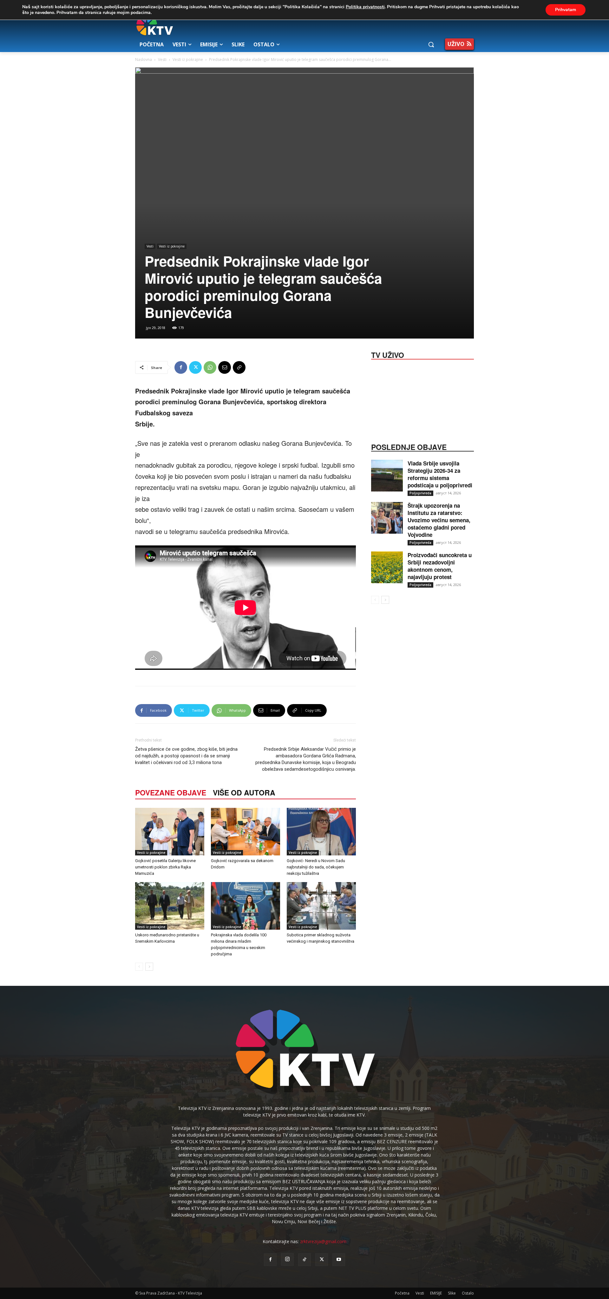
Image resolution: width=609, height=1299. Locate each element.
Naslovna (143, 59)
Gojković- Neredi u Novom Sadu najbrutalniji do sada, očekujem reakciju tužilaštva (316, 867)
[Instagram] (287, 1259)
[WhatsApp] (210, 367)
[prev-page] (139, 967)
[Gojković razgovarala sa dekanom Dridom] (245, 831)
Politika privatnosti (365, 7)
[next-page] (149, 967)
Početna (402, 1293)
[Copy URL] (239, 367)
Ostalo (468, 1293)
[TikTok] (304, 1259)
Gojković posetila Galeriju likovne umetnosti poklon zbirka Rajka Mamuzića (165, 867)
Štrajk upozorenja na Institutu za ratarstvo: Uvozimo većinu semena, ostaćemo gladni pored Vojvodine (439, 520)
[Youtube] (338, 1259)
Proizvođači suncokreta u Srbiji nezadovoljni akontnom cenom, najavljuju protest (440, 566)
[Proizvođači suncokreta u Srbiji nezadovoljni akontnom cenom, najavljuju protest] (387, 567)
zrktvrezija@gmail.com (323, 1241)
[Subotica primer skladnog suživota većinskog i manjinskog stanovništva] (321, 906)
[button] (431, 44)
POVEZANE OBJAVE (170, 792)
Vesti (162, 59)
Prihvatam (565, 10)
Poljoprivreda (420, 493)
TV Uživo (387, 354)
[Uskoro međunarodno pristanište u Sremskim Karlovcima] (169, 906)
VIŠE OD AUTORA (244, 792)
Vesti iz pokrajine (188, 59)
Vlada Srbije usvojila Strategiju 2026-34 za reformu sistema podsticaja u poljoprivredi (440, 474)
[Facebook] (180, 367)
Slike (452, 1293)
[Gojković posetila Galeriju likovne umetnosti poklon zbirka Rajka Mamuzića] (169, 831)
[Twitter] (195, 367)
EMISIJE (436, 1293)
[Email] (224, 367)
